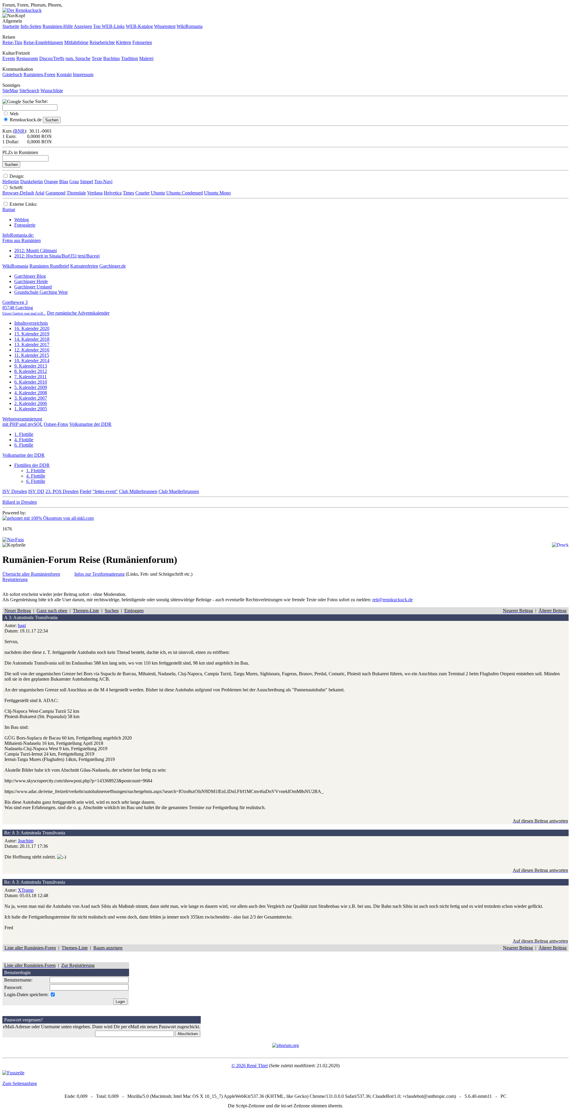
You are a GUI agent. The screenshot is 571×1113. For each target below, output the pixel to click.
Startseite (10, 26)
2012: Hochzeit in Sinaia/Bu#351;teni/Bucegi (57, 255)
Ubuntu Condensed (184, 192)
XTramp (26, 890)
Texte (97, 58)
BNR (19, 131)
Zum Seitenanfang (19, 1083)
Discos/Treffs (51, 58)
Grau (74, 181)
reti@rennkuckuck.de (392, 599)
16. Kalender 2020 (31, 328)
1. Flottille (23, 434)
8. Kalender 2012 (30, 371)
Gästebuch (12, 74)
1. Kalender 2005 (30, 408)
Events (8, 58)
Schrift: (16, 187)
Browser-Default (18, 192)
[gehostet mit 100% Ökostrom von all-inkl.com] (48, 518)
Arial (39, 192)
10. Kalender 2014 (31, 360)
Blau (63, 181)
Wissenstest (164, 26)
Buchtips (111, 58)
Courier (142, 192)
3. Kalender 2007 (30, 398)
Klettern (123, 42)
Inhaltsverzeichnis (31, 323)
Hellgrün (10, 181)
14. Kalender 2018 (31, 339)
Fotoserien (142, 42)
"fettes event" (105, 491)
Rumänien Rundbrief (49, 266)
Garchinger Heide (31, 281)
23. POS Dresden (62, 491)
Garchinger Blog (30, 276)
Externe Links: (23, 204)
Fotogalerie (24, 224)
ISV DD (36, 491)
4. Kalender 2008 (30, 392)
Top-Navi (103, 181)
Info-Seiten (31, 26)
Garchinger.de (112, 266)
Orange (51, 181)
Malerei (146, 58)
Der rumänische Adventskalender (78, 312)
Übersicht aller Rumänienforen (31, 574)
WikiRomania (190, 26)
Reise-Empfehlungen (43, 42)
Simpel (86, 181)
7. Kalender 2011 (30, 376)
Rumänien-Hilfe (58, 26)
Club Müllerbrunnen (138, 491)
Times (128, 192)
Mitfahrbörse (76, 42)
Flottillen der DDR (32, 465)
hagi (22, 625)
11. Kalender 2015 (31, 355)
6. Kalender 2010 (30, 381)
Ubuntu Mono (217, 192)
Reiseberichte (102, 42)
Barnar (8, 209)
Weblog (21, 219)
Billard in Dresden (19, 502)
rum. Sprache (77, 58)
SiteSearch (29, 90)
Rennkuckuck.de (26, 119)
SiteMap (10, 90)
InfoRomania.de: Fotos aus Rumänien (21, 238)
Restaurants (27, 58)
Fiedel (85, 491)
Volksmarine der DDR (90, 424)
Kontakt (64, 74)
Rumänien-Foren (39, 74)
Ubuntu (158, 192)
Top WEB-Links (109, 26)
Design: (17, 176)
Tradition (129, 58)
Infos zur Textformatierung (99, 574)
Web (14, 113)
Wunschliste (51, 90)
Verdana (95, 192)
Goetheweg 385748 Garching (24, 307)
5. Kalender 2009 (30, 387)
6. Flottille (23, 445)
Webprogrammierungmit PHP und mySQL (22, 421)
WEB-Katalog (139, 26)
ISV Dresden (14, 491)
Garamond (55, 192)
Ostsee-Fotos (56, 424)
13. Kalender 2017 (31, 344)
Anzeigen (83, 26)
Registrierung (15, 579)
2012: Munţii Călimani (35, 250)
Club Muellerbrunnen (179, 491)
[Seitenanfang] (13, 539)
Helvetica (113, 192)
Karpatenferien (84, 266)
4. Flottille (23, 439)
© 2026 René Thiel (249, 1065)
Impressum (83, 74)
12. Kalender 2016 (31, 349)
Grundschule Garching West (41, 292)
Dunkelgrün (31, 181)
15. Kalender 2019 (31, 333)
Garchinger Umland (33, 286)
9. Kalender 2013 (30, 365)
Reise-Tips (12, 42)
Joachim (25, 840)
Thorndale (76, 192)
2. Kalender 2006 (30, 403)
